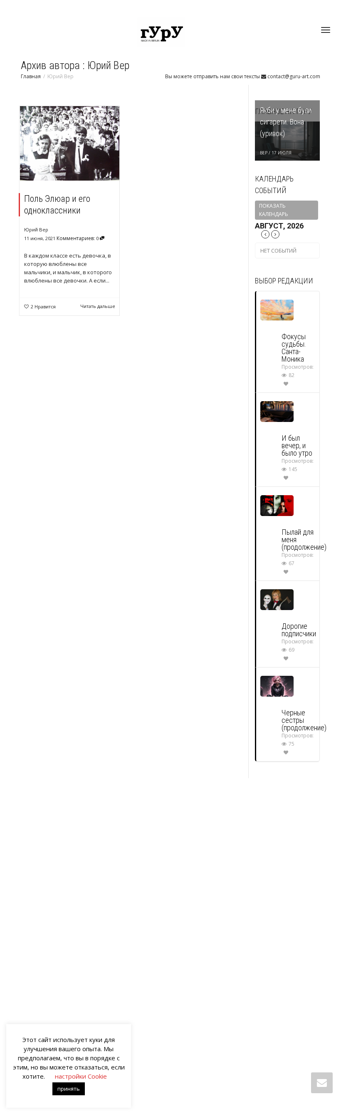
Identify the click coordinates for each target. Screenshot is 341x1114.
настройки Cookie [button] (81, 1076)
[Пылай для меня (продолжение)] (277, 505)
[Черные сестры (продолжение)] (277, 685)
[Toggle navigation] (325, 30)
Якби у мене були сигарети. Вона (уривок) (285, 122)
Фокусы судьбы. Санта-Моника (294, 347)
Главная (31, 76)
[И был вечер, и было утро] (277, 410)
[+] (69, 143)
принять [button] (68, 1088)
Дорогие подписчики (299, 630)
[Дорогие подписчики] (277, 599)
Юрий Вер (36, 229)
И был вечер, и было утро (297, 445)
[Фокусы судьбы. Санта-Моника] (277, 309)
